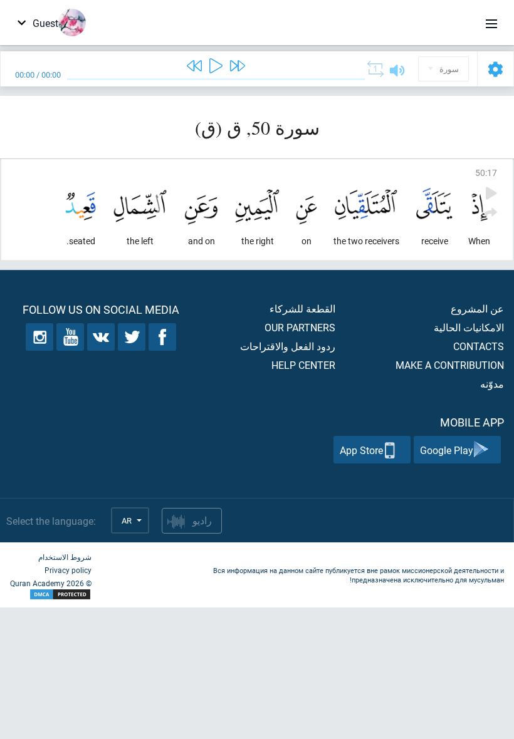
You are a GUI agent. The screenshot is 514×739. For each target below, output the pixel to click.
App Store (361, 450)
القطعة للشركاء (302, 308)
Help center (303, 364)
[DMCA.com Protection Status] (51, 594)
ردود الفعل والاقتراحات (287, 346)
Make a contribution (450, 364)
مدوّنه (492, 383)
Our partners (300, 327)
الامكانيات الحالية (469, 327)
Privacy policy (68, 570)
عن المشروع (477, 308)
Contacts (478, 346)
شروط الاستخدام (65, 557)
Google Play (446, 450)
